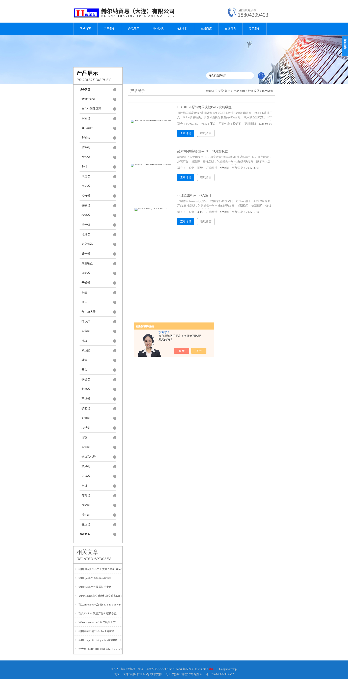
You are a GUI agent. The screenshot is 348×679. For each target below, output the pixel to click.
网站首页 (85, 28)
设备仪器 (253, 90)
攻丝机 (86, 427)
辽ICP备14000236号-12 (220, 674)
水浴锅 (86, 157)
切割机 (86, 418)
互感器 (86, 398)
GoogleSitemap (228, 669)
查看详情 (185, 133)
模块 (84, 340)
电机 (84, 485)
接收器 (86, 195)
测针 (84, 166)
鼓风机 (86, 466)
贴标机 (86, 147)
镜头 (84, 302)
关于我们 (109, 28)
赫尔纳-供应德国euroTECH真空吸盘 (202, 151)
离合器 (86, 476)
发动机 (86, 505)
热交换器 (87, 244)
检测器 (86, 215)
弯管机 (86, 447)
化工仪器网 (173, 674)
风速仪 (86, 176)
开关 (84, 369)
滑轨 (84, 437)
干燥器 (86, 282)
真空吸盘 (87, 263)
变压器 (86, 524)
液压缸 (86, 350)
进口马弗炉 (89, 456)
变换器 (86, 205)
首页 (227, 90)
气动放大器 (89, 311)
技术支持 (182, 28)
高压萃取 (87, 128)
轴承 (84, 360)
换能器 (86, 408)
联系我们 (254, 28)
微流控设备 (89, 99)
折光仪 (86, 224)
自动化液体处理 (91, 108)
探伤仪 (86, 379)
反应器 (86, 186)
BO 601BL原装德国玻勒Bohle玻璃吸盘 (204, 107)
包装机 (86, 331)
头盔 (84, 292)
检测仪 (86, 234)
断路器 (86, 389)
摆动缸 (86, 514)
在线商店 (206, 28)
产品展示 (133, 28)
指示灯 (86, 321)
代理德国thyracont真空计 (194, 195)
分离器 (86, 495)
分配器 (86, 273)
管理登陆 (187, 674)
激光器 (86, 253)
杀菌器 (86, 118)
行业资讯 (158, 28)
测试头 (86, 137)
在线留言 (230, 28)
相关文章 (87, 552)
